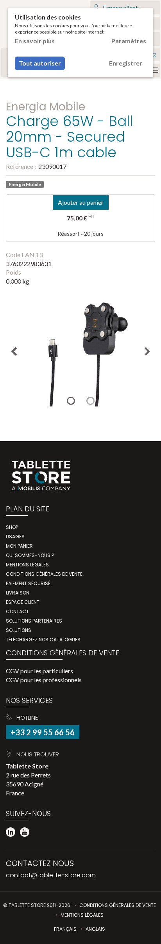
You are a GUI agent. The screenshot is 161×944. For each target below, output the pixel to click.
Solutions (18, 630)
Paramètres (128, 40)
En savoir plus (35, 40)
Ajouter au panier (81, 202)
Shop (12, 527)
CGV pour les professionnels (44, 679)
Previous (13, 351)
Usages (15, 536)
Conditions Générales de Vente (117, 905)
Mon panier (19, 546)
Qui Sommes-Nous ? (30, 555)
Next (147, 351)
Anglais (95, 929)
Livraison (17, 592)
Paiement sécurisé (28, 583)
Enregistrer (125, 63)
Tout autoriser (40, 63)
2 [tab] (90, 400)
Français (65, 929)
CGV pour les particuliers (39, 670)
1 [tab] (71, 400)
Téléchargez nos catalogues (43, 639)
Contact (17, 611)
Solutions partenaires (34, 621)
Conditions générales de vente (44, 574)
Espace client (22, 602)
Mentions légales (27, 564)
